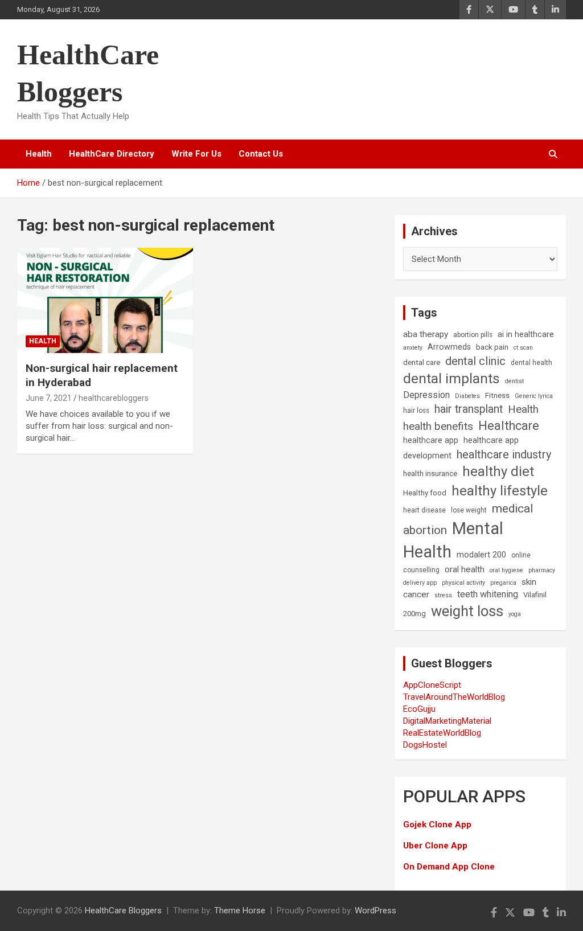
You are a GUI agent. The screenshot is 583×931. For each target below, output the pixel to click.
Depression (426, 394)
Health (39, 154)
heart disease (424, 510)
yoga (514, 614)
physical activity (463, 583)
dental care (421, 362)
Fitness (497, 395)
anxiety (412, 347)
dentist (514, 381)
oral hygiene (506, 570)
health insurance (430, 473)
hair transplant (468, 409)
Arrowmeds (449, 347)
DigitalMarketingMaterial (447, 721)
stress (443, 595)
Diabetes (467, 396)
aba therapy (425, 334)
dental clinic (475, 361)
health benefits (438, 426)
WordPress (375, 910)
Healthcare (508, 426)
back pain (492, 347)
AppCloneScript (432, 685)
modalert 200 (481, 555)
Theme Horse (239, 910)
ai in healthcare (526, 334)
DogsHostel (425, 745)
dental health (531, 363)
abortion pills (472, 335)
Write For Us (196, 154)
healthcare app (430, 440)
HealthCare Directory (111, 154)
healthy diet (498, 471)
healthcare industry (504, 454)
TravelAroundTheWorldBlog (454, 697)
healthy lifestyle (499, 491)
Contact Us (261, 154)
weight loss (467, 611)
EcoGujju (419, 709)
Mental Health (453, 540)
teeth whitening (487, 594)
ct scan (523, 347)
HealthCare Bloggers (123, 910)
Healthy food (424, 493)
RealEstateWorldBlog (442, 733)
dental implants (451, 378)
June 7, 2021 (49, 398)
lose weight (469, 510)
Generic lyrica (534, 396)
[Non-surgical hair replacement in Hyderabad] (105, 300)
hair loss (416, 411)
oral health (465, 569)
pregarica (503, 583)
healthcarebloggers (114, 398)
